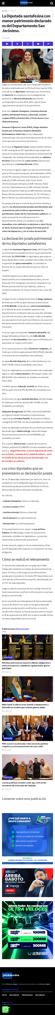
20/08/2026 (7, 711)
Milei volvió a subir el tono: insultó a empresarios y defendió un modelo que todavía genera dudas (25, 706)
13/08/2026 (7, 750)
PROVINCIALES (27, 995)
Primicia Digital (12, 984)
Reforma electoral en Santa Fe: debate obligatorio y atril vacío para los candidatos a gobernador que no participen (26, 665)
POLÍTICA (12, 11)
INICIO (4, 995)
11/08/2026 (7, 789)
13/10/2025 (6, 38)
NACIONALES (40, 995)
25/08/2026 (7, 672)
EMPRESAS (8, 699)
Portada (4, 11)
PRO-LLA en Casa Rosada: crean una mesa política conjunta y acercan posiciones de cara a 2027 (25, 745)
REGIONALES (14, 995)
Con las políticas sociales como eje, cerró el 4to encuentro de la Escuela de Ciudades (24, 784)
